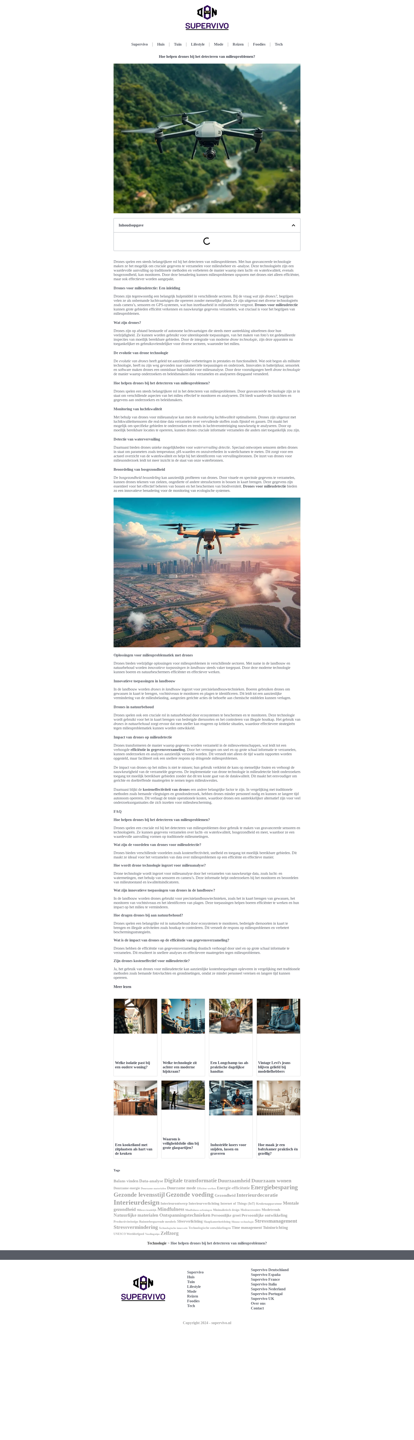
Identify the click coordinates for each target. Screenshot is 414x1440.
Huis (161, 44)
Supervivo (139, 44)
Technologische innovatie (173, 1228)
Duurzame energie (127, 1188)
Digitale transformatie (190, 1181)
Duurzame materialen (153, 1188)
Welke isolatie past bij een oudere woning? (132, 1065)
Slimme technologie (242, 1221)
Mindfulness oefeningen (198, 1210)
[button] (293, 225)
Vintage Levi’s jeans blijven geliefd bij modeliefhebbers (274, 1067)
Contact (257, 1308)
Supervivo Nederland (268, 1289)
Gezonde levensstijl (139, 1194)
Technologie (157, 1243)
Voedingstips (152, 1234)
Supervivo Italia (264, 1284)
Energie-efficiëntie (233, 1188)
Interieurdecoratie (257, 1195)
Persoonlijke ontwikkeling (265, 1215)
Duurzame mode (181, 1188)
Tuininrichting (275, 1227)
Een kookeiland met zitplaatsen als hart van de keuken (133, 1149)
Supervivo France (265, 1279)
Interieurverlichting (204, 1203)
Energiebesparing (274, 1187)
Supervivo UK (262, 1299)
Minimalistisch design (226, 1210)
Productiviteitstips (126, 1221)
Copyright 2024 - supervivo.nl (207, 1323)
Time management (247, 1227)
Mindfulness (170, 1209)
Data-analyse (151, 1180)
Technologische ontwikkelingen (210, 1228)
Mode (218, 44)
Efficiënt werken (206, 1188)
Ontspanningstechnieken (184, 1215)
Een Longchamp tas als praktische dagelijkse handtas (229, 1067)
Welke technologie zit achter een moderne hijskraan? (180, 1067)
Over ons (258, 1303)
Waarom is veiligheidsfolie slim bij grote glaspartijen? (181, 1143)
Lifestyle (198, 44)
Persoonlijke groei (226, 1215)
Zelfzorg (170, 1233)
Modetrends (271, 1210)
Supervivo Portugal (266, 1294)
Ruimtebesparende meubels (157, 1221)
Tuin (178, 44)
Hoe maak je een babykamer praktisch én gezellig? (278, 1149)
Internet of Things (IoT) (237, 1203)
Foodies (259, 44)
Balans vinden (126, 1181)
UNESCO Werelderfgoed (129, 1234)
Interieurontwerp (174, 1203)
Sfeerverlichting (190, 1221)
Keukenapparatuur (269, 1203)
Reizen (238, 44)
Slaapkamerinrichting (217, 1221)
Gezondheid (225, 1195)
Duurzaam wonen (271, 1181)
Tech (279, 44)
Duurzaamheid (234, 1181)
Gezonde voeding (190, 1194)
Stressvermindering (136, 1227)
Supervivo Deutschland (270, 1270)
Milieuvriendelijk (146, 1210)
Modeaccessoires (251, 1210)
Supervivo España (266, 1275)
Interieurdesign (137, 1202)
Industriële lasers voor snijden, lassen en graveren (228, 1149)
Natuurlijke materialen (136, 1215)
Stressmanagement (276, 1221)
